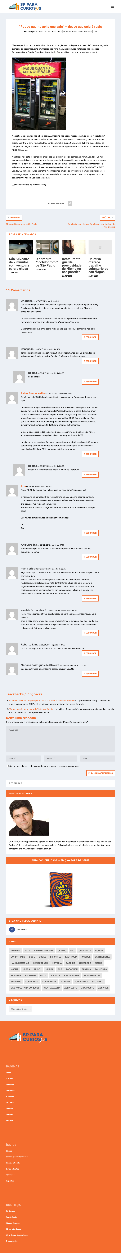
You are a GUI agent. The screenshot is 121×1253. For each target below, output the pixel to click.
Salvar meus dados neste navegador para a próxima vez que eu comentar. (44, 766)
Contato (9, 1115)
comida (99, 950)
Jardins (70, 963)
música (49, 969)
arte (27, 950)
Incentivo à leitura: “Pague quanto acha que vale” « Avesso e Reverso (42, 700)
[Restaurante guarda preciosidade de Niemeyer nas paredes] (74, 247)
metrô (98, 963)
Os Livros (10, 1103)
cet (72, 950)
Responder (90, 337)
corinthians (18, 957)
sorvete (65, 981)
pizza (43, 975)
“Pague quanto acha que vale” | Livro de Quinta (31, 709)
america (15, 950)
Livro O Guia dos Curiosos (17, 1235)
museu (37, 969)
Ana (23, 486)
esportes (55, 957)
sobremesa (31, 981)
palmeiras (101, 969)
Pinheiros (30, 975)
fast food (71, 957)
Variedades (10, 1175)
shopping (16, 981)
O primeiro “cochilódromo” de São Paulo (47, 262)
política (55, 975)
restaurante (71, 975)
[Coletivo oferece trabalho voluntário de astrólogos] (100, 247)
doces (42, 957)
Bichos (9, 1151)
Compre (9, 1109)
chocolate (85, 950)
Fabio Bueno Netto (33, 393)
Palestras (10, 1085)
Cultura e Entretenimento (17, 1157)
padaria (86, 969)
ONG (60, 969)
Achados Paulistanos (73, 31)
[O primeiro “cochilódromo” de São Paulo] (47, 247)
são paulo (97, 981)
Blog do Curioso (12, 1223)
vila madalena (52, 988)
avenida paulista (44, 950)
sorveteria (81, 981)
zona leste (70, 988)
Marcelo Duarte (43, 31)
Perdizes (16, 975)
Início (8, 1073)
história (57, 963)
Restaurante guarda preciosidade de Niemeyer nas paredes (71, 265)
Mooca (26, 969)
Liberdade (85, 963)
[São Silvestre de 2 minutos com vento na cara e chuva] (21, 247)
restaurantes (92, 975)
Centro (62, 950)
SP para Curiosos (13, 1229)
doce (32, 957)
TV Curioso (10, 1211)
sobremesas (49, 981)
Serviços (88, 31)
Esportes (10, 1181)
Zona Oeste (87, 988)
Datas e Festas (12, 1169)
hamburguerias (20, 963)
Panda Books (11, 1217)
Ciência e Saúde (13, 1163)
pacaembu (72, 969)
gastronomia (102, 957)
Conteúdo (10, 1091)
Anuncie (9, 1121)
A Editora (10, 1097)
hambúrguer (40, 963)
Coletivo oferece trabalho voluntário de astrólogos (98, 265)
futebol (85, 957)
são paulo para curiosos (25, 988)
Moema (14, 969)
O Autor (9, 1079)
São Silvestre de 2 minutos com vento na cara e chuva (19, 264)
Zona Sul (103, 988)
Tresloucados (12, 1241)
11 (94, 31)
